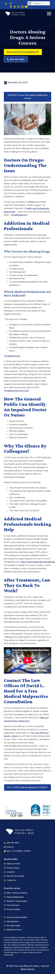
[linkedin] (14, 6)
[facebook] (11, 6)
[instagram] (22, 6)
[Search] (30, 3)
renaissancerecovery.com (17, 390)
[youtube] (26, 6)
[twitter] (18, 6)
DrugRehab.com (19, 215)
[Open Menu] (49, 14)
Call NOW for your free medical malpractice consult (27, 97)
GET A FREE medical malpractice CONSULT (27, 787)
